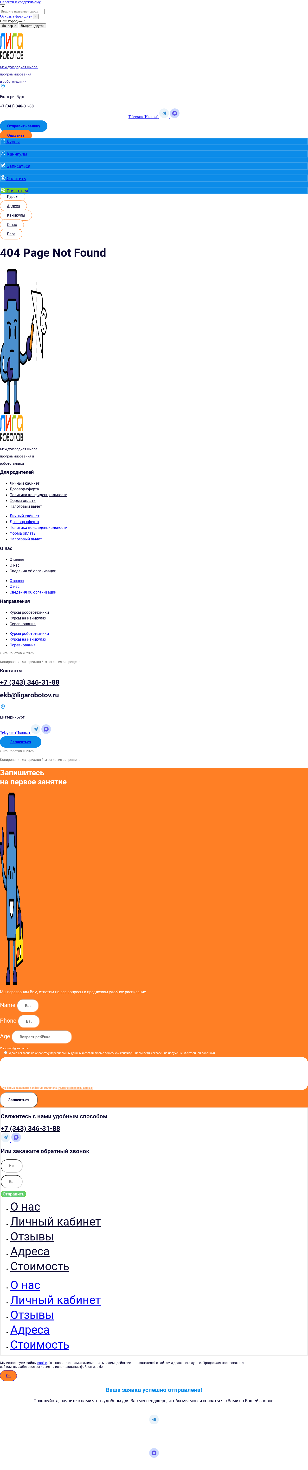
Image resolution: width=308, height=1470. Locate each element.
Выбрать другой (32, 26)
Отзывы (17, 559)
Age (6, 1036)
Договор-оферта (24, 489)
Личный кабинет (24, 483)
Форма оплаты (23, 500)
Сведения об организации (33, 571)
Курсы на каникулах (28, 618)
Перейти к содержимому (20, 2)
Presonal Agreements (14, 1048)
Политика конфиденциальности (38, 495)
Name (8, 1005)
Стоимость (39, 1266)
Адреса (30, 1251)
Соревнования (23, 624)
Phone (9, 1020)
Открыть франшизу (16, 16)
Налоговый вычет (26, 506)
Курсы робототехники (29, 612)
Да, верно (9, 26)
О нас (14, 565)
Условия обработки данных (75, 1087)
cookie (42, 1363)
